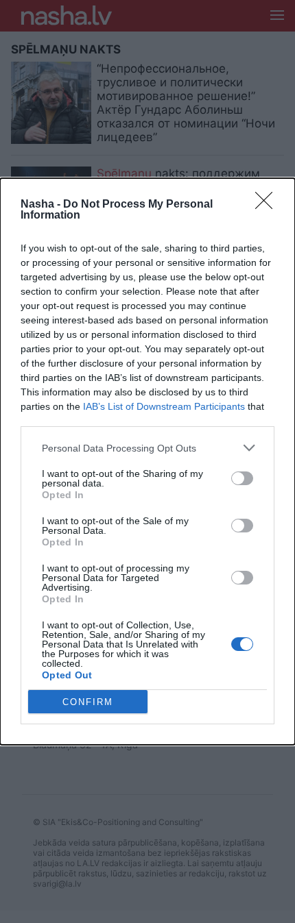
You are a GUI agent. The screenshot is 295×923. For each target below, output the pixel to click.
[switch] (242, 478)
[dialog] (147, 461)
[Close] (268, 205)
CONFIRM (87, 702)
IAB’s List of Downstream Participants (164, 406)
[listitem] (147, 448)
